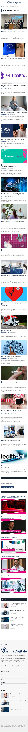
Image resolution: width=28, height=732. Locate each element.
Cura (2, 674)
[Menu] (2, 2)
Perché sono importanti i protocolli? (9, 537)
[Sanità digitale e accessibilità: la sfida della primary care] (5, 612)
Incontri (2, 684)
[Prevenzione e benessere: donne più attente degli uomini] (14, 211)
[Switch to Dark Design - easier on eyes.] (24, 2)
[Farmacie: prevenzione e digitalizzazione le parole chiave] (14, 21)
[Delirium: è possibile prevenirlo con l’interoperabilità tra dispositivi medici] (14, 267)
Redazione (14, 721)
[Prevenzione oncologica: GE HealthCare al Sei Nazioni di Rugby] (14, 75)
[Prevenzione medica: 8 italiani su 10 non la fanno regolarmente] (14, 294)
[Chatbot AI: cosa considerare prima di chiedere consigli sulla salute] (5, 619)
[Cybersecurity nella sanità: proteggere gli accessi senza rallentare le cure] (5, 605)
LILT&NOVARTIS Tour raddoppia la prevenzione (13, 330)
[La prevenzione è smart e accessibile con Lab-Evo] (14, 130)
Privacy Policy (21, 719)
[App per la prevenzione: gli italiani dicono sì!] (14, 457)
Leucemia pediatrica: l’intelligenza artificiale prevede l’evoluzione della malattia (17, 626)
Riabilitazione (4, 679)
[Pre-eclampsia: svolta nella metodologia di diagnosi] (14, 241)
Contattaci (4, 719)
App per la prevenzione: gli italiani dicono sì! (12, 465)
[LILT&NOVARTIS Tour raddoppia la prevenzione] (14, 322)
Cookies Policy (12, 719)
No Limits (3, 682)
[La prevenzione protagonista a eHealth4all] (14, 347)
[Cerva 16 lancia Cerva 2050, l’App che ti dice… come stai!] (14, 50)
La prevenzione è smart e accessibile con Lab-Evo (13, 139)
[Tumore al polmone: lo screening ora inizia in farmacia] (14, 373)
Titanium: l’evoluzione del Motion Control (10, 556)
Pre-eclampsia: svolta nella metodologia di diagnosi (13, 250)
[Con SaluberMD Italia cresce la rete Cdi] (14, 431)
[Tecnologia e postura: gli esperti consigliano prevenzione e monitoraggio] (14, 401)
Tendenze (3, 677)
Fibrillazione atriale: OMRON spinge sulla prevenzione (14, 112)
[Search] (26, 2)
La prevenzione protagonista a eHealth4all (11, 356)
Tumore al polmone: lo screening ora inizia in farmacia (14, 382)
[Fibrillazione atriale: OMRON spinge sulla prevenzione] (14, 103)
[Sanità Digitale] (14, 2)
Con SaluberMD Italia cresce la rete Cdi (11, 440)
